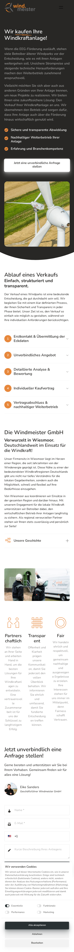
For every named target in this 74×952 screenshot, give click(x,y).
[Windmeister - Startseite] (20, 7)
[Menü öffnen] (62, 7)
